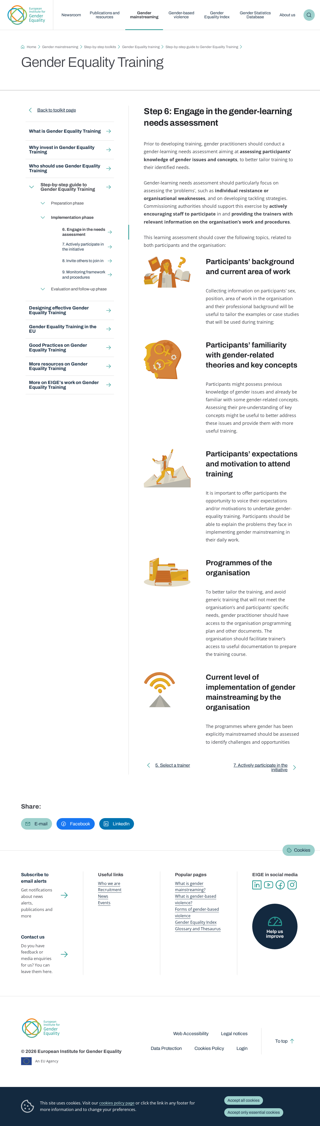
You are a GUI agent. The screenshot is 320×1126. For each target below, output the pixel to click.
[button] (36, 824)
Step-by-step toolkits (100, 47)
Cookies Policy (209, 1048)
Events (104, 902)
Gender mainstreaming (144, 15)
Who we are (109, 883)
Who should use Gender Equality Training (64, 168)
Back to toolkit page (56, 110)
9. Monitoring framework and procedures (83, 274)
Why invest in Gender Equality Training (61, 149)
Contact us (32, 937)
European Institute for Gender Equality (26, 15)
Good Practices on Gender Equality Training (58, 347)
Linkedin (257, 885)
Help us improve (275, 934)
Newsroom (71, 15)
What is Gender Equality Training (65, 131)
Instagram (292, 885)
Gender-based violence (181, 15)
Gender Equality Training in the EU (62, 329)
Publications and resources (105, 15)
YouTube (268, 885)
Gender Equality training (141, 47)
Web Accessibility (190, 1033)
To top (281, 1041)
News (103, 896)
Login (242, 1048)
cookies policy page (116, 1103)
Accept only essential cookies (254, 1112)
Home (31, 47)
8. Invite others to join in (83, 261)
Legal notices (234, 1033)
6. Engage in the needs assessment (83, 232)
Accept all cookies (244, 1100)
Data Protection (166, 1048)
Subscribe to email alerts (34, 878)
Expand (31, 187)
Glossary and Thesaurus (198, 928)
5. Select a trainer (172, 766)
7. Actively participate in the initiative (83, 246)
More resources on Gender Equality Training (58, 366)
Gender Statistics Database (255, 15)
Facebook (280, 885)
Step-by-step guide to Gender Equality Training (202, 47)
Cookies (302, 850)
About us (287, 15)
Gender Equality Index (217, 15)
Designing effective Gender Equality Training (59, 310)
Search (309, 15)
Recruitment (110, 889)
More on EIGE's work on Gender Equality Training (64, 385)
